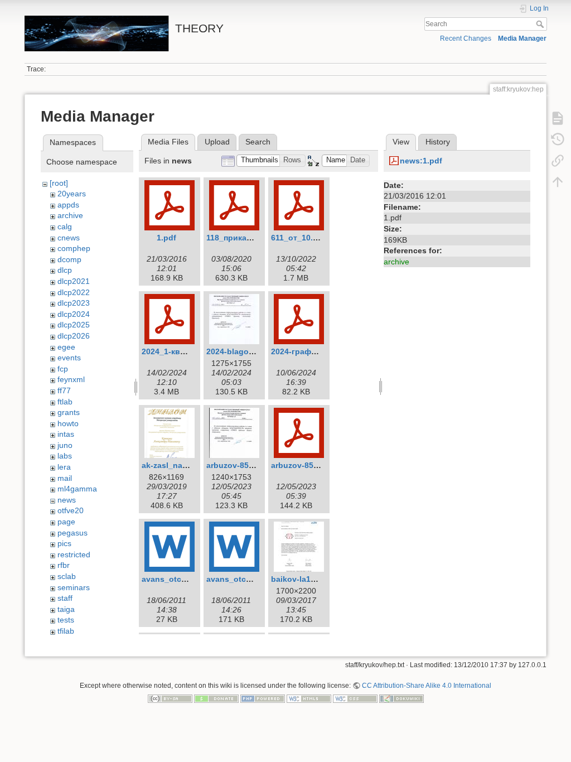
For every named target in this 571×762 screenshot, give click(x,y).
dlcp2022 (73, 292)
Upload (217, 141)
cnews (68, 237)
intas (65, 434)
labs (64, 455)
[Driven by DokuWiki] (401, 698)
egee (66, 347)
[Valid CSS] (355, 698)
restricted (73, 554)
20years (71, 193)
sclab (66, 576)
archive (70, 215)
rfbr (63, 565)
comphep (73, 248)
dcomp (69, 259)
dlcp (64, 270)
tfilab (65, 630)
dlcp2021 (73, 281)
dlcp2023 (73, 302)
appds (68, 204)
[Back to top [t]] (557, 181)
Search (541, 24)
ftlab (64, 401)
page (66, 521)
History (437, 141)
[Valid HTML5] (309, 698)
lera (64, 466)
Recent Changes (465, 38)
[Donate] (216, 698)
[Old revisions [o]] (557, 139)
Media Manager (522, 38)
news (66, 499)
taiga (66, 609)
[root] (59, 183)
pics (64, 543)
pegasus (72, 532)
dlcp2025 (73, 324)
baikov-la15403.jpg (307, 579)
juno (64, 445)
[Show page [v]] (557, 118)
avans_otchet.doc (240, 579)
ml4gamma (77, 488)
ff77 (64, 390)
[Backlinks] (557, 160)
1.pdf (166, 237)
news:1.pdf (421, 160)
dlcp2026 (73, 335)
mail (64, 478)
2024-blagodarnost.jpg (249, 351)
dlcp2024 (73, 314)
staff (64, 598)
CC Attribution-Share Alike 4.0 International (426, 685)
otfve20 (70, 510)
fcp (62, 368)
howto (68, 423)
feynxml (71, 379)
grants (68, 412)
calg (64, 226)
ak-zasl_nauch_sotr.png (187, 465)
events (69, 357)
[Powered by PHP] (262, 698)
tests (65, 619)
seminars (73, 587)
